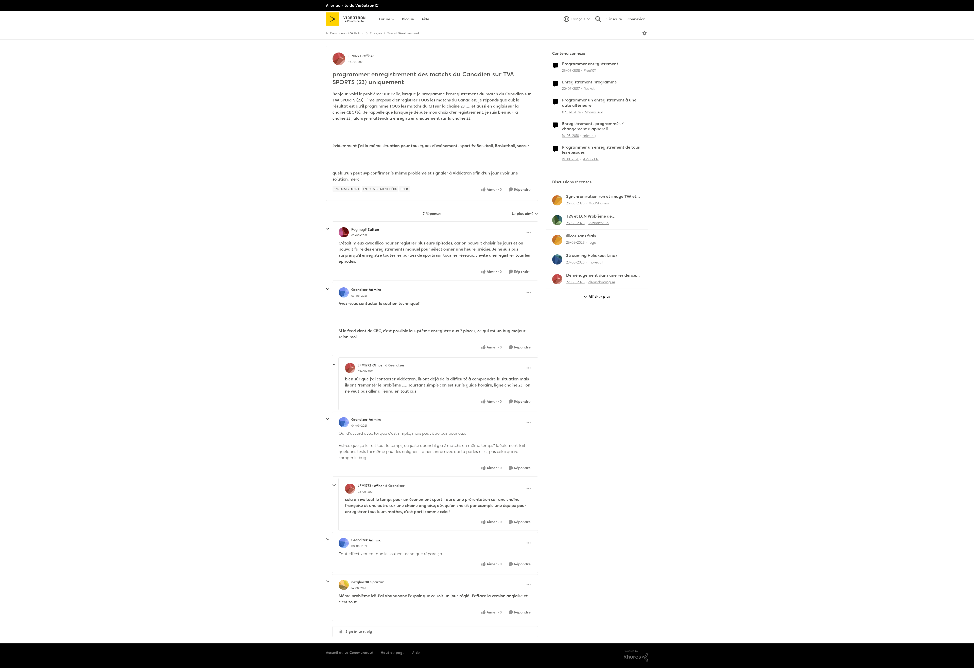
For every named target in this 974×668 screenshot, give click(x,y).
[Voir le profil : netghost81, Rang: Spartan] (344, 585)
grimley (589, 135)
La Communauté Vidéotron (345, 33)
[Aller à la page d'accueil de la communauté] (347, 19)
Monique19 (594, 112)
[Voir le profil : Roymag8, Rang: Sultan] (344, 232)
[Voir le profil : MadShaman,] (557, 200)
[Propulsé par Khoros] (636, 656)
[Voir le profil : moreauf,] (557, 259)
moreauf (595, 262)
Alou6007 (591, 159)
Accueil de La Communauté (349, 652)
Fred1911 (590, 70)
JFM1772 (354, 56)
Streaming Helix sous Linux (591, 255)
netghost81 (360, 582)
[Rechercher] (598, 19)
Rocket (589, 88)
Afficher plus (599, 296)
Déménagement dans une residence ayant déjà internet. (601, 275)
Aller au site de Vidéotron (350, 5)
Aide (416, 652)
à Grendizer (395, 365)
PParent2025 (598, 223)
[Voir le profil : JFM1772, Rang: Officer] (339, 58)
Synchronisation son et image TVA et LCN (601, 196)
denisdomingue (601, 282)
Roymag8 (359, 229)
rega (592, 242)
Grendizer (359, 289)
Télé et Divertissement (403, 33)
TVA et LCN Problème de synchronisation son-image (592, 216)
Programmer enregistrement (590, 63)
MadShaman (599, 203)
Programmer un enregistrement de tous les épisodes (601, 150)
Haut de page (393, 652)
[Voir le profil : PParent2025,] (557, 220)
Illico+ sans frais (581, 236)
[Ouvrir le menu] (644, 33)
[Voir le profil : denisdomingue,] (557, 279)
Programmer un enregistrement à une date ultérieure (599, 103)
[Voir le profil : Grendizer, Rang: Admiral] (344, 292)
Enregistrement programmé (589, 82)
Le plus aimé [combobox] (525, 213)
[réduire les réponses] (328, 229)
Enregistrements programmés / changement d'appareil (593, 126)
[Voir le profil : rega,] (557, 240)
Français (376, 33)
